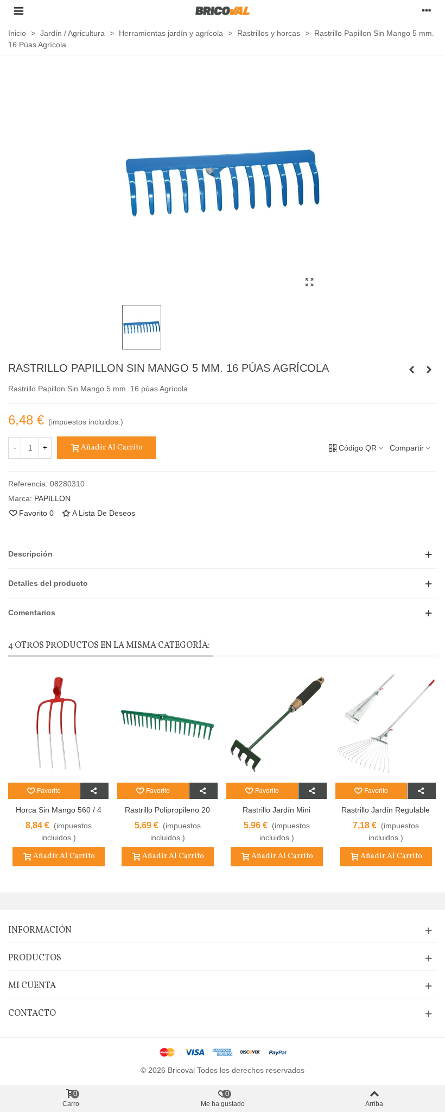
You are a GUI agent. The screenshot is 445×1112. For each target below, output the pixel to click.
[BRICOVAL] (222, 10)
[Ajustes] (426, 10)
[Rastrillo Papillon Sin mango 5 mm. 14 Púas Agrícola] (411, 369)
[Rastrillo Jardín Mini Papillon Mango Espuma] (276, 724)
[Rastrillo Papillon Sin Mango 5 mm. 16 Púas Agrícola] (309, 282)
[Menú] (18, 10)
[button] (222, 554)
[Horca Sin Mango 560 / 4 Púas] (58, 724)
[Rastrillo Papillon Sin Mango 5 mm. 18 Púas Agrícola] (429, 369)
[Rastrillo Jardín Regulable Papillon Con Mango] (385, 724)
